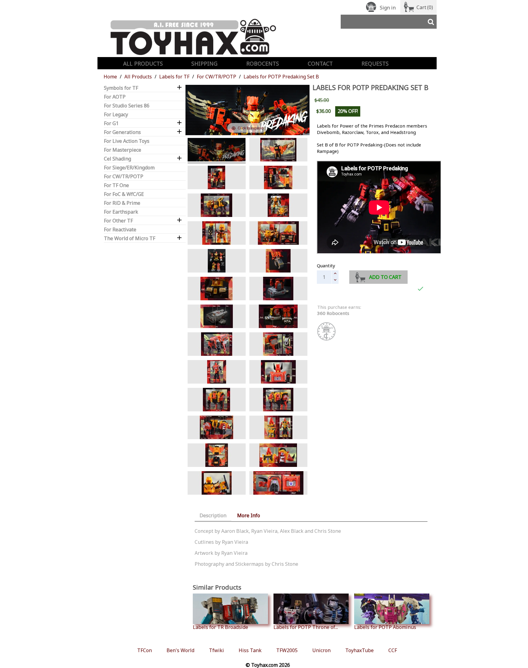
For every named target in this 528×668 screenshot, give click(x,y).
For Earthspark (121, 212)
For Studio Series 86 (126, 106)
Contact (320, 63)
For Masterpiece (122, 150)
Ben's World (180, 650)
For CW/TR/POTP (123, 176)
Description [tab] (213, 515)
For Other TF (118, 221)
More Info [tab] (248, 515)
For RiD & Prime (122, 203)
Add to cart (385, 277)
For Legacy (116, 114)
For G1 (111, 123)
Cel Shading (117, 159)
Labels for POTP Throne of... (305, 627)
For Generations (122, 132)
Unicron (321, 650)
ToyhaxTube (359, 650)
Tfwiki (216, 650)
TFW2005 (287, 650)
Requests (375, 63)
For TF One (116, 185)
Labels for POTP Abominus (385, 627)
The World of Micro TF (129, 238)
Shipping (204, 63)
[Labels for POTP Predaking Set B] (217, 428)
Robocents (262, 63)
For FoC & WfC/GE (124, 194)
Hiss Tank (250, 650)
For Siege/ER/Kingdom (129, 167)
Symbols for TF (121, 88)
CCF (392, 650)
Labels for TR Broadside (220, 627)
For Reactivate (120, 229)
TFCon (144, 650)
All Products (143, 63)
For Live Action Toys (126, 141)
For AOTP (115, 97)
